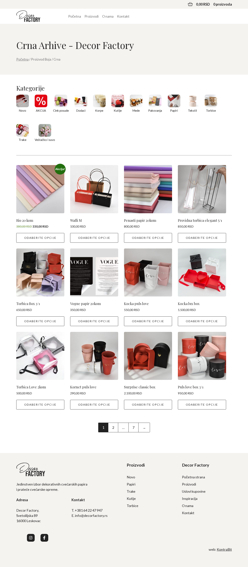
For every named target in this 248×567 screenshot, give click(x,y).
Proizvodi (91, 16)
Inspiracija (189, 498)
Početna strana (193, 477)
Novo (131, 477)
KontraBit (224, 549)
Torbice (132, 506)
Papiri (131, 484)
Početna (74, 16)
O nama (108, 16)
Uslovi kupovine (194, 491)
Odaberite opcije (40, 237)
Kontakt (123, 16)
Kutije (131, 498)
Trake (131, 491)
